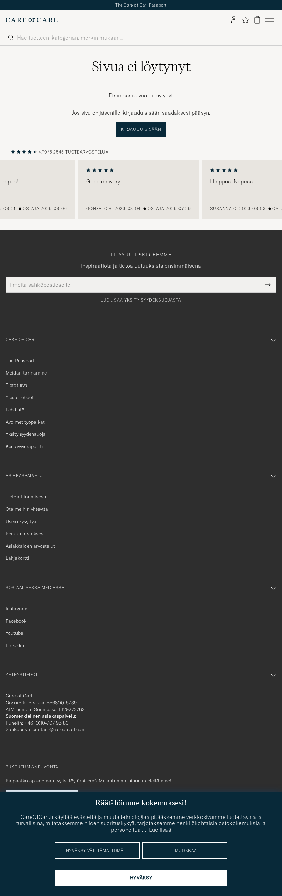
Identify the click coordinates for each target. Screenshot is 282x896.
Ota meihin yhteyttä (27, 509)
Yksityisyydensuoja (26, 434)
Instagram (17, 608)
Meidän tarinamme (26, 373)
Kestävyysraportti (24, 446)
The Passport (20, 361)
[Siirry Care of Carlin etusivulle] (32, 20)
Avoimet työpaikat (25, 422)
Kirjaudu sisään (141, 129)
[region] (141, 189)
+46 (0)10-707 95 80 (46, 723)
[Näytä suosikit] (245, 20)
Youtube (14, 633)
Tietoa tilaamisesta (27, 497)
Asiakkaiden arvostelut (30, 546)
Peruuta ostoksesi (25, 533)
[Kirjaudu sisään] (233, 20)
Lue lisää (160, 829)
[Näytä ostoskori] (257, 20)
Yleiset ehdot (20, 397)
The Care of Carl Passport (141, 5)
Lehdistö (15, 410)
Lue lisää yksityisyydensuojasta (141, 300)
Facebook (16, 621)
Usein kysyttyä (21, 521)
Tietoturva (17, 385)
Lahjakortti (17, 558)
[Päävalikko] (269, 19)
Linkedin (15, 645)
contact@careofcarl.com (59, 729)
